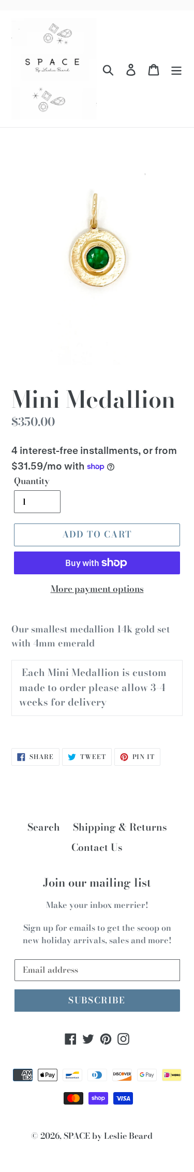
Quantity (32, 481)
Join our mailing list (97, 882)
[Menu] (176, 68)
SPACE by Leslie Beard (108, 1135)
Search (43, 827)
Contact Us (97, 847)
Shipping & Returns (120, 827)
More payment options (97, 589)
